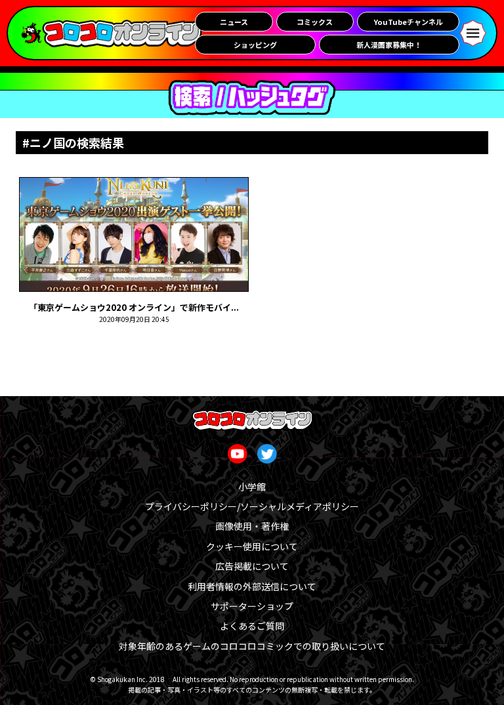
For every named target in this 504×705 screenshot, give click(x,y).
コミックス (315, 21)
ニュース (234, 21)
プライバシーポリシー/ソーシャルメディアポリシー (252, 506)
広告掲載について (252, 566)
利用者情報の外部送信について (252, 586)
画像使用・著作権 (252, 526)
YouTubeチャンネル (408, 21)
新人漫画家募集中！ (388, 44)
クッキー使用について (252, 546)
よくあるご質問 (252, 625)
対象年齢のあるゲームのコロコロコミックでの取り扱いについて (252, 646)
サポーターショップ (252, 606)
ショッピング (255, 44)
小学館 (252, 486)
